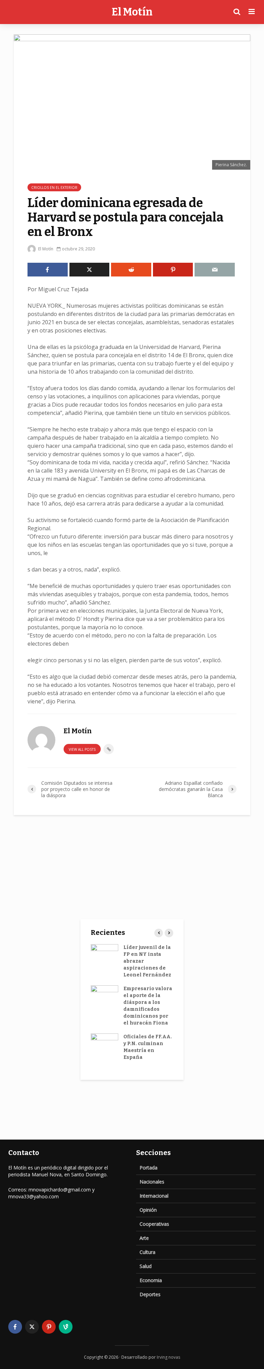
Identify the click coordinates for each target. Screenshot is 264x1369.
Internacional (154, 1195)
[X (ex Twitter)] (32, 1327)
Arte (144, 1238)
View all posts (82, 749)
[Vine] (66, 1327)
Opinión (148, 1210)
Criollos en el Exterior (54, 187)
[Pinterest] (49, 1327)
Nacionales (152, 1181)
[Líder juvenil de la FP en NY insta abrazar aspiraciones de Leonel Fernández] (104, 954)
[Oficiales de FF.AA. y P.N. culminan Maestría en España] (104, 1043)
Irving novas (168, 1357)
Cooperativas (154, 1224)
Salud (146, 1266)
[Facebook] (15, 1327)
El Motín (132, 12)
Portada (148, 1167)
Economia (151, 1280)
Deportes (150, 1294)
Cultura (147, 1252)
